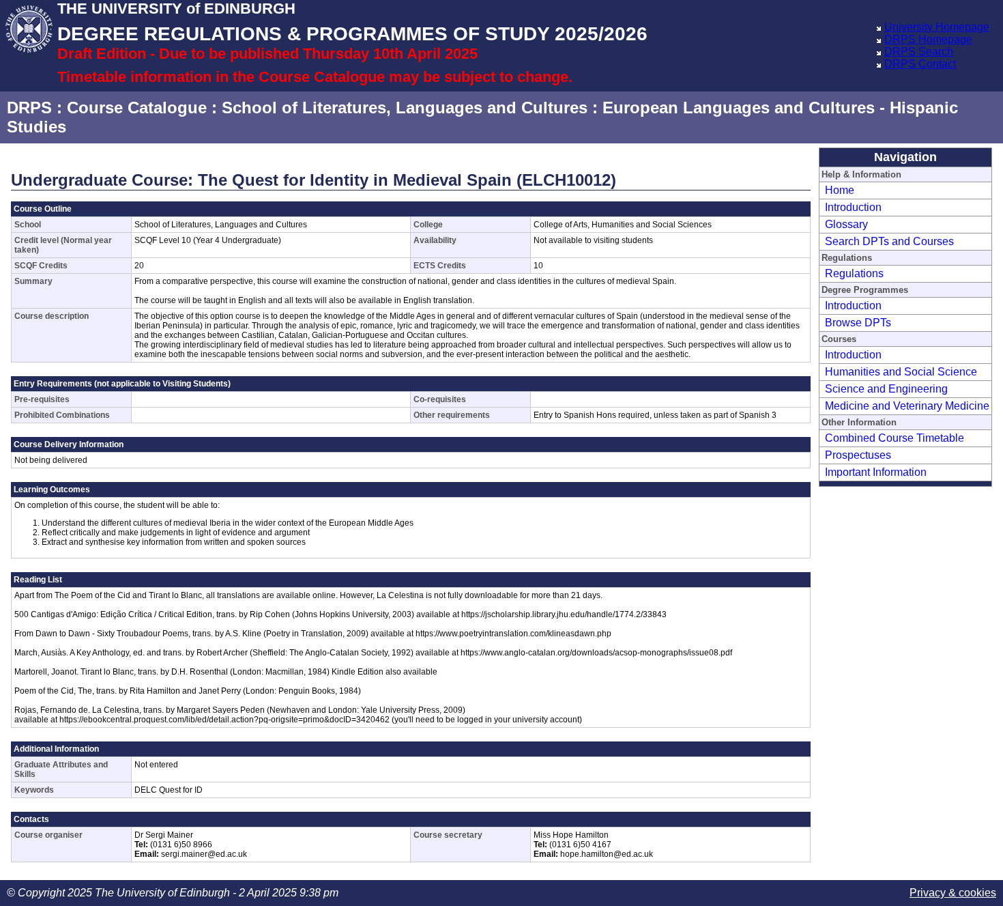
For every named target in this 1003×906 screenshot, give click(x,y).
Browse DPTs (858, 322)
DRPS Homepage (928, 39)
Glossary (846, 224)
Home (839, 190)
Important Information (876, 472)
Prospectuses (858, 455)
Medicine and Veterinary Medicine (907, 406)
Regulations (854, 273)
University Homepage (936, 27)
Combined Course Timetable (894, 438)
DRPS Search (918, 51)
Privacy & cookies (953, 892)
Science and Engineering (886, 389)
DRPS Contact (920, 64)
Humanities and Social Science (901, 372)
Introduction (853, 207)
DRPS (29, 107)
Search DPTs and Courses (889, 241)
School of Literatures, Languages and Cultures (404, 107)
